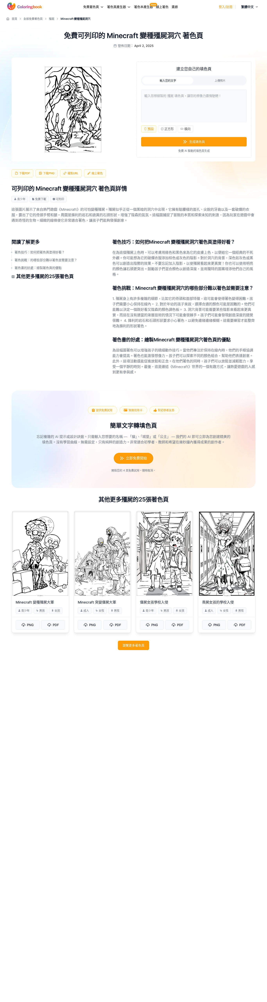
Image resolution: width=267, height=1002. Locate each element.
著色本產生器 (143, 7)
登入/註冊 (225, 7)
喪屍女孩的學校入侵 (218, 602)
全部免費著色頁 (33, 18)
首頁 (14, 18)
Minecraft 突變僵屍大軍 (97, 602)
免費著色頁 (91, 7)
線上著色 (162, 7)
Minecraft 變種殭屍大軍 (35, 602)
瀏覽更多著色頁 (133, 645)
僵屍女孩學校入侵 (154, 602)
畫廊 (175, 7)
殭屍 (51, 18)
